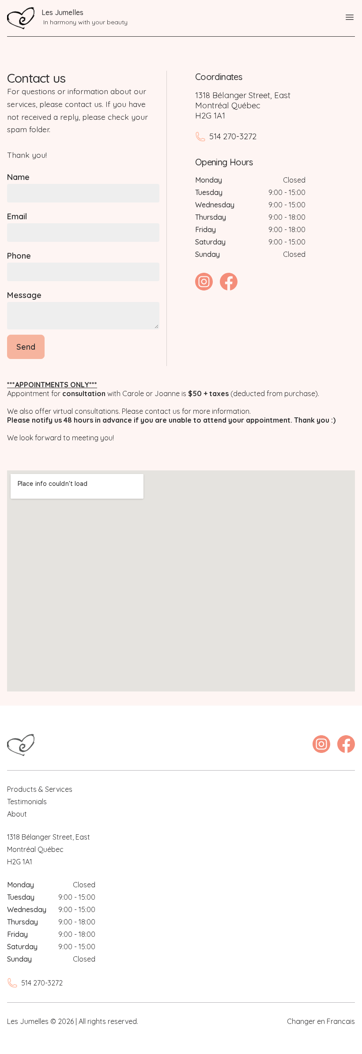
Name (18, 177)
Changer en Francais (321, 1021)
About (17, 814)
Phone (19, 256)
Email (17, 216)
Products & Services (39, 789)
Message (24, 295)
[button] (349, 18)
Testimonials (27, 801)
